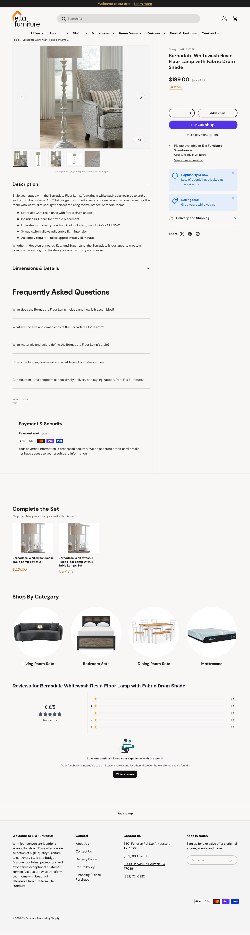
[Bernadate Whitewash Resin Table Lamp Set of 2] (32, 538)
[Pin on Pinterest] (198, 234)
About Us (82, 844)
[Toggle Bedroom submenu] (66, 33)
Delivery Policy (86, 859)
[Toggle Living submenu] (43, 33)
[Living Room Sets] (38, 632)
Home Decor (128, 33)
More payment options (203, 135)
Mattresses (101, 33)
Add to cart (217, 113)
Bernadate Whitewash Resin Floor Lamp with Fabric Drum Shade (46, 39)
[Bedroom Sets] (96, 632)
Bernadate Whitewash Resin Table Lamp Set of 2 (32, 560)
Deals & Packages (183, 33)
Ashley (172, 49)
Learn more (143, 4)
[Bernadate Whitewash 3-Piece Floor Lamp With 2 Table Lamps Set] (79, 538)
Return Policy (85, 867)
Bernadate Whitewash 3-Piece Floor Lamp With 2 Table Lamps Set (77, 561)
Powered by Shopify (48, 918)
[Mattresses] (211, 632)
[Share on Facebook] (190, 234)
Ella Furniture (28, 918)
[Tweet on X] (182, 234)
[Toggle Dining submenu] (85, 33)
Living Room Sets (38, 663)
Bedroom (56, 33)
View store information (188, 160)
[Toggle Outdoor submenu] (163, 33)
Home (15, 39)
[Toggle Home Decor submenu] (141, 33)
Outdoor (154, 33)
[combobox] (128, 18)
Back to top (125, 813)
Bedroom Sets (96, 663)
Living (35, 33)
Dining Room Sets (154, 663)
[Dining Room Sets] (153, 632)
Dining (77, 33)
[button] (235, 18)
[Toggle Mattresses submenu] (112, 33)
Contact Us (210, 33)
